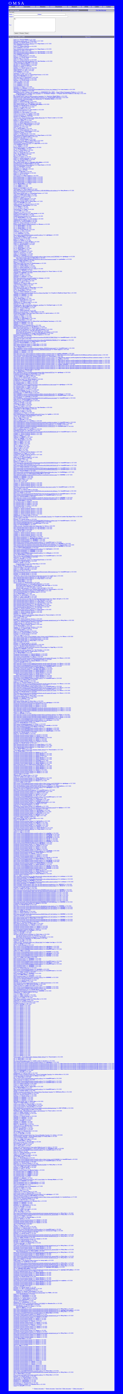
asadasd (16, 132)
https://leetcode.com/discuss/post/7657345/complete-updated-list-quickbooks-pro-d (35, 716)
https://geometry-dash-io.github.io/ (22, 604)
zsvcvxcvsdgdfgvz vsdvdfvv (21, 1384)
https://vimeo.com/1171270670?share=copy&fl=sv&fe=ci (28, 1062)
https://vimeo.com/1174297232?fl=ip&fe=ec (25, 790)
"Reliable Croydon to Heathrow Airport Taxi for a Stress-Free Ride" (31, 293)
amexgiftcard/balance (21, 584)
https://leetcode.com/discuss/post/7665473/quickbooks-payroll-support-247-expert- (35, 658)
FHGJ (15, 435)
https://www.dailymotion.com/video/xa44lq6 (25, 278)
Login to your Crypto (19, 1104)
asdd (15, 58)
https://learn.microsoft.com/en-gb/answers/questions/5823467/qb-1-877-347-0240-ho (35, 919)
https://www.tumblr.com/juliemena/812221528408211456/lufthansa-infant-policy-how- (35, 472)
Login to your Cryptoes (19, 113)
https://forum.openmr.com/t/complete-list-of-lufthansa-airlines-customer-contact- (34, 357)
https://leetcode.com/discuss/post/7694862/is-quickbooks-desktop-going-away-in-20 (35, 497)
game (15, 642)
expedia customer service (20, 219)
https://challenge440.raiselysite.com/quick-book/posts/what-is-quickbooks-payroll (35, 807)
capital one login (18, 566)
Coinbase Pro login (18, 788)
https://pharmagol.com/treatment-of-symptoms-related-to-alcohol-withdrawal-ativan (35, 1108)
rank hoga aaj (17, 1131)
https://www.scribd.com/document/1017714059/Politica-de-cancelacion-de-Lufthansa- (36, 491)
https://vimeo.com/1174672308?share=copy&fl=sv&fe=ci (28, 729)
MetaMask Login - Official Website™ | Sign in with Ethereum (29, 1110)
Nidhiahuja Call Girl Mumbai (21, 312)
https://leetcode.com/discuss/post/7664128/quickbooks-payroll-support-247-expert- (35, 687)
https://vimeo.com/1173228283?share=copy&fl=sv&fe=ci (28, 961)
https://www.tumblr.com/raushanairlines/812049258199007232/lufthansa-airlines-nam (35, 520)
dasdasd (16, 116)
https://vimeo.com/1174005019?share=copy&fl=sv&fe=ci (28, 868)
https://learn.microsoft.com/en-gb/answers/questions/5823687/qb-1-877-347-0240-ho (35, 907)
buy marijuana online (19, 382)
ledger (15, 39)
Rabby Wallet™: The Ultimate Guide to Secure (26, 1260)
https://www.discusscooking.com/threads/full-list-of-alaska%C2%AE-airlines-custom (35, 1063)
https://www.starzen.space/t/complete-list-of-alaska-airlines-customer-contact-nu (34, 365)
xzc (14, 151)
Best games (17, 1143)
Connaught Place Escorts (22, 563)
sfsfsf (15, 943)
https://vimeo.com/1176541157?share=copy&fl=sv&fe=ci (28, 542)
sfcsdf (15, 150)
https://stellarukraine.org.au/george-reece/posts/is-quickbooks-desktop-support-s (34, 543)
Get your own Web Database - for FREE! (61, 1392)
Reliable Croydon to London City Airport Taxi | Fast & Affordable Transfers (33, 516)
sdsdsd (15, 108)
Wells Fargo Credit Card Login (21, 263)
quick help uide (17, 279)
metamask (16, 50)
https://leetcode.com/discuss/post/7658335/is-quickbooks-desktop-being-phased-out (35, 708)
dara (15, 1129)
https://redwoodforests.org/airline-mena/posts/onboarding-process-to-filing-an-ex (34, 425)
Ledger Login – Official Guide (21, 1109)
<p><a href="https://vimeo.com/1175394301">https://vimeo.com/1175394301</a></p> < (37, 636)
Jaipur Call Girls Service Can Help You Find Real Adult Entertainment (32, 598)
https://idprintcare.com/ (22, 1251)
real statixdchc (17, 1383)
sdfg (15, 418)
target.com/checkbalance (22, 333)
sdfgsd (15, 1225)
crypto (15, 81)
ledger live (16, 221)
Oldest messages (77, 1388)
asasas (15, 100)
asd (14, 260)
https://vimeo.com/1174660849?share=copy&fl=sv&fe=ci (28, 731)
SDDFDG (16, 437)
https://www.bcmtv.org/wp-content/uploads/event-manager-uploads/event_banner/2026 (36, 1214)
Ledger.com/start (18, 62)
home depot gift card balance (23, 332)
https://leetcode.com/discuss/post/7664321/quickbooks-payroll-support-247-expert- (35, 683)
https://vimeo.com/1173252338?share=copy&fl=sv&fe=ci (28, 952)
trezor (15, 782)
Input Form (59, 1388)
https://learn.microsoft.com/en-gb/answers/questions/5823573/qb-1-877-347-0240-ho (35, 914)
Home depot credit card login (23, 585)
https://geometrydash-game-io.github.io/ (24, 407)
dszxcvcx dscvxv (18, 1305)
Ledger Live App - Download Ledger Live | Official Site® (28, 942)
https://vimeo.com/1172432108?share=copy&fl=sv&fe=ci (28, 1078)
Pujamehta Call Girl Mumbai (21, 373)
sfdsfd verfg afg (18, 1125)
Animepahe (17, 205)
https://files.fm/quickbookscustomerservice (25, 991)
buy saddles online (18, 388)
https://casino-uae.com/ (20, 473)
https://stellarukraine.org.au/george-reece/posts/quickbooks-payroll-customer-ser (34, 546)
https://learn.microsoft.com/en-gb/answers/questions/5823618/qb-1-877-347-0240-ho (35, 908)
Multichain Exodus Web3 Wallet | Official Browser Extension (29, 97)
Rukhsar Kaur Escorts (19, 147)
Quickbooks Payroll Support (21, 654)
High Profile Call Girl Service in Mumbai (26, 937)
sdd (14, 449)
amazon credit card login (22, 588)
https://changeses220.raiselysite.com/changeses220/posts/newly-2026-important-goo (36, 572)
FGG (15, 1151)
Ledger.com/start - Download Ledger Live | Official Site (28, 99)
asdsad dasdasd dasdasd (20, 109)
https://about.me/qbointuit (20, 537)
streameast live (18, 131)
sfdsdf (15, 252)
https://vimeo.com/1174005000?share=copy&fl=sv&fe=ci (28, 867)
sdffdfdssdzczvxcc (18, 325)
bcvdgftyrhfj (17, 380)
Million (15, 1124)
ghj (14, 1058)
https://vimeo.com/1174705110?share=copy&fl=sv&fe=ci (28, 718)
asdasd (15, 264)
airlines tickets (17, 400)
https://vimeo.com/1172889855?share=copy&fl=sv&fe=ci (28, 988)
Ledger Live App (18, 985)
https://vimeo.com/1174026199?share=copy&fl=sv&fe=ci (28, 833)
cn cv (15, 993)
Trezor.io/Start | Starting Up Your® (22, 143)
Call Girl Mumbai (18, 369)
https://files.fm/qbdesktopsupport (22, 726)
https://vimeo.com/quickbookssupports (24, 969)
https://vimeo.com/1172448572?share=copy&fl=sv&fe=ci (28, 1082)
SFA (15, 1345)
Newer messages (50, 1388)
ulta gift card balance (21, 330)
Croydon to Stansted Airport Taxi (22, 268)
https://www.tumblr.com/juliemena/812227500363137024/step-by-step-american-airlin (35, 468)
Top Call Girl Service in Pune (23, 935)
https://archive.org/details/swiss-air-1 (23, 522)
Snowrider (16, 391)
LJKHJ (15, 438)
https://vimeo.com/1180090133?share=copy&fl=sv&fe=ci (28, 235)
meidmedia (16, 318)
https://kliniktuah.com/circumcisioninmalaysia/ (26, 982)
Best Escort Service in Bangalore (22, 938)
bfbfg (15, 56)
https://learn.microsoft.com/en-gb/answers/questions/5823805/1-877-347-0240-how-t (35, 902)
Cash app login (20, 586)
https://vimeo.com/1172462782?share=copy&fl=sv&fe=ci (28, 1081)
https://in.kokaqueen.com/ (20, 1182)
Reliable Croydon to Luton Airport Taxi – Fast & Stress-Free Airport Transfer (33, 1092)
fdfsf (15, 875)
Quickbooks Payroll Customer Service (23, 845)
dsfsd (15, 616)
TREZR (15, 1102)
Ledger (15, 134)
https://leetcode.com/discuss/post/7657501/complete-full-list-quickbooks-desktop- (35, 714)
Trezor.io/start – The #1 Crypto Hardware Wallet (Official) (28, 615)
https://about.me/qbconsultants (22, 539)
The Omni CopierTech (19, 1243)
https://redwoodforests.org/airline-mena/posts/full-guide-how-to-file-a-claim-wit (34, 423)
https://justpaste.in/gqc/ (20, 973)
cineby (15, 254)
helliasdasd (16, 88)
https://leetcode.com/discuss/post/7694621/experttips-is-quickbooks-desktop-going (35, 499)
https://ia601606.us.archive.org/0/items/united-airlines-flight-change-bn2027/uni (34, 372)
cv (14, 146)
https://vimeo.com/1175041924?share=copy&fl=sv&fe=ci (28, 689)
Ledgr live (16, 997)
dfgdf (17, 1307)
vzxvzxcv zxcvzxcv (19, 115)
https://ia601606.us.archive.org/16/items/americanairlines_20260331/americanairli (35, 348)
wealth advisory (18, 70)
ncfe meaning (17, 175)
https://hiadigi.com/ (19, 984)
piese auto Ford (18, 77)
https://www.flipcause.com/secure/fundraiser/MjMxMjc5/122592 (30, 1164)
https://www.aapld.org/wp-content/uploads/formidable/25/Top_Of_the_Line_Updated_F (36, 89)
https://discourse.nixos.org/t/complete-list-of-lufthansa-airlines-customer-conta (34, 353)
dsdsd (15, 46)
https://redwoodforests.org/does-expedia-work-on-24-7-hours (29, 414)
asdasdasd (16, 112)
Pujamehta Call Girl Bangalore (21, 341)
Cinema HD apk (18, 124)
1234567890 (17, 306)
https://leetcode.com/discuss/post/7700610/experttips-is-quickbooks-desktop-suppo (35, 475)
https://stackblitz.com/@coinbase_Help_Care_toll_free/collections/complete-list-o (35, 884)
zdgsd (15, 712)
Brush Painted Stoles (19, 177)
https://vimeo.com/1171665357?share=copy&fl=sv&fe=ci (28, 1160)
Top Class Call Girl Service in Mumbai (23, 934)
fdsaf (15, 166)
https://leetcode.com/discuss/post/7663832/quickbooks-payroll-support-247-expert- (35, 690)
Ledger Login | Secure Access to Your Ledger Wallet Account (29, 1147)
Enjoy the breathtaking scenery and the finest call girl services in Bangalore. (34, 786)
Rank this (16, 303)
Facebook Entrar (18, 142)
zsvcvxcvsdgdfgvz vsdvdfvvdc (22, 1201)
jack (15, 155)
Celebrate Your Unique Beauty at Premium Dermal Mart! (30, 1292)
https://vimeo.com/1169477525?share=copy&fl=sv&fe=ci (28, 1267)
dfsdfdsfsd (16, 1205)
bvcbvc (15, 192)
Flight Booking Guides (22, 1306)
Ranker (15, 596)
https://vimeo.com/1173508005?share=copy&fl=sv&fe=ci (28, 949)
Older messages (66, 1388)
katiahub (16, 282)
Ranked (15, 66)
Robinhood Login (18, 1290)
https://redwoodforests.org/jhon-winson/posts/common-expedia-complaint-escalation (35, 422)
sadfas (15, 950)
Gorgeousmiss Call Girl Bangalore (22, 334)
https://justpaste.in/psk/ (20, 958)
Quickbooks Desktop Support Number (23, 1221)
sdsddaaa (16, 91)
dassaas (16, 65)
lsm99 (15, 274)
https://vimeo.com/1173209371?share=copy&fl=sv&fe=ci (28, 962)
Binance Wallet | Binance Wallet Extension (25, 224)
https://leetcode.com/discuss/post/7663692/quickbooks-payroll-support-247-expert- (35, 693)
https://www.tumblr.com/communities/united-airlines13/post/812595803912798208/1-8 (36, 340)
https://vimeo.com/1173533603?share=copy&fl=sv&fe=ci (28, 946)
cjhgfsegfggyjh (17, 209)
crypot (15, 681)
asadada (16, 433)
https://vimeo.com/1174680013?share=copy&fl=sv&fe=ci (28, 725)
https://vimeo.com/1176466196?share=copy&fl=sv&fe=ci (28, 555)
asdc (15, 127)
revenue (16, 1199)
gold (15, 774)
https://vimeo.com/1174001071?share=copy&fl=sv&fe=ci (28, 850)
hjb (14, 945)
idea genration (17, 1379)
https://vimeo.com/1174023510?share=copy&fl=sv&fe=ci (28, 841)
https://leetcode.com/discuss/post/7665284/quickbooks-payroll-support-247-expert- (35, 665)
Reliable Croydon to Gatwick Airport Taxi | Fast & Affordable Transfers (32, 1135)
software (16, 406)
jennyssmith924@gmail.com (21, 989)
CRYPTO (16, 107)
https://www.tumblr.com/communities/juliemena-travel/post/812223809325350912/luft (36, 469)
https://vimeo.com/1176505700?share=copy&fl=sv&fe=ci (28, 549)
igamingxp (16, 594)
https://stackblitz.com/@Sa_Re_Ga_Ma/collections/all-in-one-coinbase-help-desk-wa (36, 879)
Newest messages (39, 1388)
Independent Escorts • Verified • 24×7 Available (26, 92)
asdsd (15, 309)
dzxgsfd (16, 1187)
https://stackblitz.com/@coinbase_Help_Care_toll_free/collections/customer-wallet (35, 891)
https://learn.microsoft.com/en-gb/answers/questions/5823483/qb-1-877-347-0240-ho (35, 916)
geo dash (16, 64)
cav (14, 210)
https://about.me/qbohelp (20, 877)
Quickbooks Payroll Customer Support (23, 735)
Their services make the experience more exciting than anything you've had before (35, 545)
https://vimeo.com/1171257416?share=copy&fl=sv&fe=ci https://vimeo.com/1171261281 (37, 1197)
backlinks (16, 42)
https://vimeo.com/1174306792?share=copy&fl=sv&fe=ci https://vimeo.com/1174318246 (37, 783)
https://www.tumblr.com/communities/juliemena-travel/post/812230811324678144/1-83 (36, 465)
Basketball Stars (18, 392)
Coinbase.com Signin (19, 379)
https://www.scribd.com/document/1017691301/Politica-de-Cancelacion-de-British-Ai (35, 493)
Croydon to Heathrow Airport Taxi (22, 1271)
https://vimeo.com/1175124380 (22, 656)
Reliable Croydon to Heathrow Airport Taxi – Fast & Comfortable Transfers (33, 1074)
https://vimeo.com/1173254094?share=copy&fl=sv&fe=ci (28, 956)
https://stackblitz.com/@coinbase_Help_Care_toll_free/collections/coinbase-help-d (35, 885)
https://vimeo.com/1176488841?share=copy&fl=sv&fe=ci (28, 553)
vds (14, 376)
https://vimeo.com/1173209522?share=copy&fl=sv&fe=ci (28, 964)
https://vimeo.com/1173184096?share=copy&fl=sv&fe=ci (28, 970)
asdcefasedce (17, 1261)
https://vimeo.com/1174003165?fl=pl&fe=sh (25, 842)
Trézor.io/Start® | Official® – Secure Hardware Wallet (27, 1136)
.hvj (14, 1300)
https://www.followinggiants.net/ (22, 321)
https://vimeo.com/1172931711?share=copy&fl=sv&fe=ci (28, 977)
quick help (16, 281)
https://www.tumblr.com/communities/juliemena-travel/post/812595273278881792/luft (36, 337)
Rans (15, 1128)
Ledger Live (17, 1298)
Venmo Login (17, 1377)
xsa (14, 547)
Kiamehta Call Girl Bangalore (21, 326)
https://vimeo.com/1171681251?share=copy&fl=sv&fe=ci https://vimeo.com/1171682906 (37, 1159)
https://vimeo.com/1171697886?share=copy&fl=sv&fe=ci (28, 1150)
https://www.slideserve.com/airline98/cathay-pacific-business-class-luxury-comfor (35, 487)
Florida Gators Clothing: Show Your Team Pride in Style (28, 313)
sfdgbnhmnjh (17, 136)
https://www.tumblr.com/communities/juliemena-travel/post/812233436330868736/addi (36, 462)
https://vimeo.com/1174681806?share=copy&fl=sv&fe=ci (28, 728)
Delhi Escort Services (19, 103)
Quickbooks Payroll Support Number (23, 667)
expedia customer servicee (21, 213)
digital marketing (18, 69)
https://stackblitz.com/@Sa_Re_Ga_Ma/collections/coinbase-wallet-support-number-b (36, 881)
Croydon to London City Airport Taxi (23, 1075)
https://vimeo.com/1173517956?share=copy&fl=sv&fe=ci (28, 947)
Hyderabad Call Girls (19, 430)
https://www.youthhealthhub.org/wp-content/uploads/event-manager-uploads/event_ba (36, 620)
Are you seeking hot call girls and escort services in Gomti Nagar (30, 647)
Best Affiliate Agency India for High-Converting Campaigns (29, 96)
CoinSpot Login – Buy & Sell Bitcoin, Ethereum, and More (29, 305)
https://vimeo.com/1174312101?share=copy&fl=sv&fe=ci (28, 784)
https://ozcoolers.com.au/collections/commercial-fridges (28, 1230)
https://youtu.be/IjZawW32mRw (22, 523)
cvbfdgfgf (16, 317)
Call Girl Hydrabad (18, 375)
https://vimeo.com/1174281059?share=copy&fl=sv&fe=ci (28, 797)
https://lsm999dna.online (20, 421)
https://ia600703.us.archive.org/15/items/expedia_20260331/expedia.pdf (32, 349)
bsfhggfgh (16, 86)
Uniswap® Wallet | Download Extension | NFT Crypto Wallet (29, 1179)
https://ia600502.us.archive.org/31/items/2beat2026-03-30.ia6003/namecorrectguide (35, 398)
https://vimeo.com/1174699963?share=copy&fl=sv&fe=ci (28, 720)
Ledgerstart (16, 1000)
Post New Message (101, 10)
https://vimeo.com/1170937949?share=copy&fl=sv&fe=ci (28, 1229)
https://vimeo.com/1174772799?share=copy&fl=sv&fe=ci (28, 702)
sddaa (15, 441)
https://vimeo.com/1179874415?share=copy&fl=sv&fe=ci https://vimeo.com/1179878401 (37, 256)
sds (14, 445)
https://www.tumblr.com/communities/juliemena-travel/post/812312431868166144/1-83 (36, 431)
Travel (15, 202)
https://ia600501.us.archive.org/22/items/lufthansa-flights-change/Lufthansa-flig (34, 394)
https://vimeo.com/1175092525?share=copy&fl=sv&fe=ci (28, 666)
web (15, 1144)
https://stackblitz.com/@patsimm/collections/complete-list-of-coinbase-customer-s (35, 892)
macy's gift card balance (22, 329)
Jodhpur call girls (18, 623)
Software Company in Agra (20, 1195)
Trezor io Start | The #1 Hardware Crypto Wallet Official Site (29, 117)
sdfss (15, 1070)
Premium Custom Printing (20, 1170)
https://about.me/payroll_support (22, 344)
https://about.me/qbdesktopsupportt (23, 724)
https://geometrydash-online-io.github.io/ (24, 43)
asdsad (15, 188)
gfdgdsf (15, 1090)
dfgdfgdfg (16, 251)
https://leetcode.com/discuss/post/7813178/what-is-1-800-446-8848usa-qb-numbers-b (36, 190)
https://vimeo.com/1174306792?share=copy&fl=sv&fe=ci (28, 787)
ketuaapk (16, 1241)
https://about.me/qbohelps (20, 550)
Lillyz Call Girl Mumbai (19, 390)
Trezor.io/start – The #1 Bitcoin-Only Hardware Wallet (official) (30, 271)
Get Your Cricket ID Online (20, 592)
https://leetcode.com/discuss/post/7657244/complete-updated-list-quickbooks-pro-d (35, 717)
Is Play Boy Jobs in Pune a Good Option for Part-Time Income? (30, 576)
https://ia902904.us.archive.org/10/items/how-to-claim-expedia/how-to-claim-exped (35, 384)
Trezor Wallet (17, 189)
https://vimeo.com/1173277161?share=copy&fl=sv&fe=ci (28, 953)
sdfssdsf (16, 316)
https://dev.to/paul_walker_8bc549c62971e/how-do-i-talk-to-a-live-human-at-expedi (35, 259)
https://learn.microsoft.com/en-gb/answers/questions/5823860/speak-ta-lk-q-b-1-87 (35, 890)
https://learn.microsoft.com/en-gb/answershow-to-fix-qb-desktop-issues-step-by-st (35, 906)
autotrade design (18, 396)
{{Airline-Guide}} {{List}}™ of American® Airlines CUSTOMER (29, 1303)
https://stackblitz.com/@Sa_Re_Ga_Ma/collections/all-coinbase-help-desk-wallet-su (35, 876)
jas (14, 95)
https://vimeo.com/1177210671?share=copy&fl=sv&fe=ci (28, 495)
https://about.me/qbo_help (20, 41)
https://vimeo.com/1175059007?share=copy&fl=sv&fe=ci (28, 678)
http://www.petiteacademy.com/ (22, 1061)
